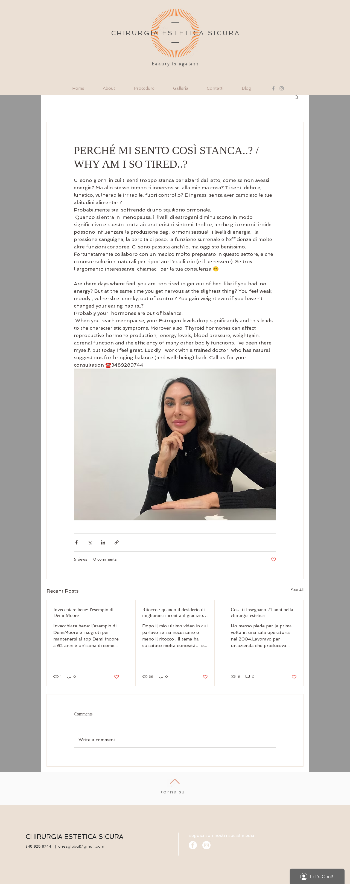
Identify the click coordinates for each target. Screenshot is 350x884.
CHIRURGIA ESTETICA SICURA (74, 836)
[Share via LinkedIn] (103, 542)
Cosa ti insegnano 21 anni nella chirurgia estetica (262, 612)
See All (297, 590)
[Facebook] (273, 88)
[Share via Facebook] (76, 542)
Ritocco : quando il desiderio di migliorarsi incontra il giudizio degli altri (173, 612)
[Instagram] (281, 88)
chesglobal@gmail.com (80, 846)
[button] (296, 97)
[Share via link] (116, 542)
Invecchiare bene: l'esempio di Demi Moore (84, 612)
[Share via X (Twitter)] (89, 542)
